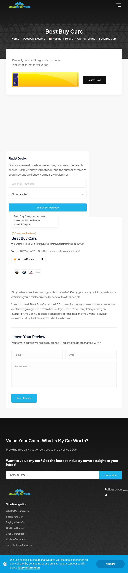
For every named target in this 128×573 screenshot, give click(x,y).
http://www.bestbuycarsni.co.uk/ (60, 250)
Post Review (24, 398)
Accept (110, 564)
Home (15, 38)
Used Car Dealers (34, 38)
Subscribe (111, 474)
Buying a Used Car (15, 522)
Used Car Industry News (19, 544)
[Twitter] (106, 495)
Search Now (94, 79)
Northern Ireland (62, 38)
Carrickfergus (86, 38)
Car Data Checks (15, 527)
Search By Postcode (48, 207)
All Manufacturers (15, 539)
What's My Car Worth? (18, 510)
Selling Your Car (14, 516)
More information (29, 567)
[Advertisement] (64, 119)
